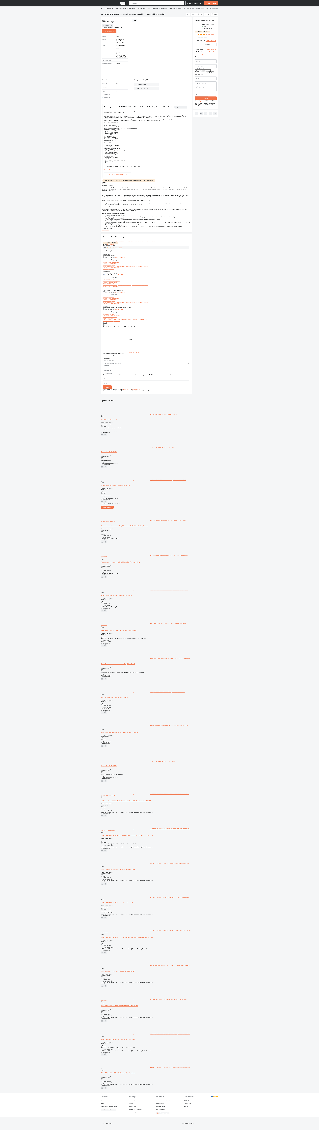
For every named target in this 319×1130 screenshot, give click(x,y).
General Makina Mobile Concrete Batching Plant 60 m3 (118, 664)
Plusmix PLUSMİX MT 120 (109, 766)
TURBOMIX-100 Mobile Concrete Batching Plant (120, 41)
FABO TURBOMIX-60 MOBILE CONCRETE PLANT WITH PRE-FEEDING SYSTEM (127, 835)
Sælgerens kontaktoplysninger (109, 1106)
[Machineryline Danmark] (109, 3)
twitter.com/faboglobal (109, 265)
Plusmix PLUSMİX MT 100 (109, 452)
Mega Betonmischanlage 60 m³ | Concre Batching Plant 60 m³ (120, 732)
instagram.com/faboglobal (110, 263)
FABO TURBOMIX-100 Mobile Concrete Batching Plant (118, 1039)
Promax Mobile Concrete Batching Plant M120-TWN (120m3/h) (120, 562)
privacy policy (126, 389)
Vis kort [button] (130, 339)
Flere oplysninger (199, 54)
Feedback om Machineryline (136, 1109)
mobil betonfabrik (120, 45)
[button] (188, 14)
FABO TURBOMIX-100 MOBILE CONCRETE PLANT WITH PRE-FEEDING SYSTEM (127, 937)
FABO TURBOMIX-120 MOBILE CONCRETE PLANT (117, 903)
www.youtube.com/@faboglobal (111, 267)
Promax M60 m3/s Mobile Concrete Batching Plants (117, 595)
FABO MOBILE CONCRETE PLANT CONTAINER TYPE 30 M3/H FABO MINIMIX (126, 801)
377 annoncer (111, 244)
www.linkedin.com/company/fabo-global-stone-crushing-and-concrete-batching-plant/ (125, 266)
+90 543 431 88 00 (120, 292)
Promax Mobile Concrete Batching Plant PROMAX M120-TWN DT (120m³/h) (124, 526)
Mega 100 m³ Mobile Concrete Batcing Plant (114, 697)
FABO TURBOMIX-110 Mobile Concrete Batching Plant (118, 869)
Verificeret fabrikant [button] (111, 242)
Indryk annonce (107, 507)
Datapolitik (131, 1103)
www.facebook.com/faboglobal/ (111, 262)
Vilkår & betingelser (134, 1100)
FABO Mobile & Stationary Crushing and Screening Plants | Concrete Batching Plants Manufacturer (129, 241)
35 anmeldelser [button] (118, 247)
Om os (102, 1100)
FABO (117, 36)
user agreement (136, 389)
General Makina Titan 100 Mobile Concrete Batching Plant (119, 630)
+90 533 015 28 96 (120, 275)
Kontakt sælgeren (109, 31)
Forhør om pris (108, 25)
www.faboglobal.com (108, 269)
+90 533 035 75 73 (120, 309)
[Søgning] (130, 3)
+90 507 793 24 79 (120, 257)
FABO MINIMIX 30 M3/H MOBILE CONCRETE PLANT (118, 971)
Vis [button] (114, 257)
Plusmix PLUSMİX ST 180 (109, 420)
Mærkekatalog (132, 1112)
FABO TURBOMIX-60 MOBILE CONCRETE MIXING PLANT (119, 1006)
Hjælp (102, 1103)
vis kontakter (107, 169)
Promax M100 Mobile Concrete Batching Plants (115, 485)
